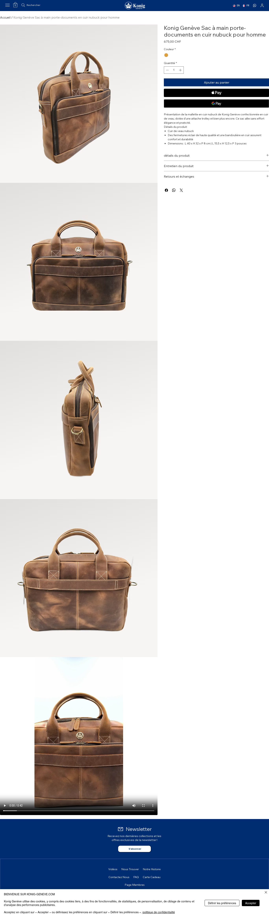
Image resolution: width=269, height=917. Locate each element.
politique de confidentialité (159, 912)
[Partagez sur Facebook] (166, 190)
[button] (15, 4)
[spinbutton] (173, 70)
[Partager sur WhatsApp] (174, 190)
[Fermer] (265, 892)
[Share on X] (181, 190)
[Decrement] (166, 70)
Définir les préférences (222, 903)
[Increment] (180, 70)
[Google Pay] (216, 103)
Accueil (5, 17)
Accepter (250, 903)
